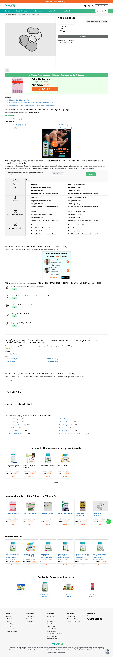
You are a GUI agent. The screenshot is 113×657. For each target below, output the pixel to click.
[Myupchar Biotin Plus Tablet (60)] (30, 546)
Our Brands (38, 11)
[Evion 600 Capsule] (48, 506)
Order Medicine (50, 616)
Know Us (9, 613)
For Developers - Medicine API (54, 636)
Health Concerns (21, 11)
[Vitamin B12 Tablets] (48, 458)
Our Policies (30, 613)
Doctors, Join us (71, 616)
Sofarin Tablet (11, 362)
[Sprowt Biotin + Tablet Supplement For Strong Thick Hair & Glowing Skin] (48, 546)
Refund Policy (29, 621)
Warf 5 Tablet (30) (12, 359)
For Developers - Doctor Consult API (55, 633)
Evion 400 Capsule (65, 419)
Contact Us (8, 621)
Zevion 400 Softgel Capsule (17, 434)
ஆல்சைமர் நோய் (13, 128)
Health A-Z (66, 11)
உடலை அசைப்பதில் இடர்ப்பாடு (17, 125)
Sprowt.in (8, 626)
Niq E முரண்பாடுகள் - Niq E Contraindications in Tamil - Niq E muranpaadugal (30, 105)
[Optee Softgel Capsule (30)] (83, 506)
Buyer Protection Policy (32, 623)
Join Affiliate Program (52, 638)
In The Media (9, 619)
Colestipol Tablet (12, 354)
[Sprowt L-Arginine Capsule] (30, 458)
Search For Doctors (51, 628)
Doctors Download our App (73, 621)
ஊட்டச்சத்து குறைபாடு (65, 128)
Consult (7, 11)
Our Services (50, 613)
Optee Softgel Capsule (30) (17, 425)
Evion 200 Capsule (15, 419)
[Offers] (85, 6)
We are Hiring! (9, 623)
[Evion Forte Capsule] (65, 506)
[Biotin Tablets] (65, 458)
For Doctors (70, 613)
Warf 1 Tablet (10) (52, 359)
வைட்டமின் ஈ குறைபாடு (15, 119)
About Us (8, 616)
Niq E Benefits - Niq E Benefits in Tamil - (18, 100)
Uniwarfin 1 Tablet (52, 362)
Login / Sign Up (102, 11)
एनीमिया (11, 380)
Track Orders (50, 621)
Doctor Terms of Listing (72, 619)
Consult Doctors (50, 619)
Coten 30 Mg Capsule (65, 425)
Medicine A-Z (52, 11)
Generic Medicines (51, 623)
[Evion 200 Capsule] (17, 85)
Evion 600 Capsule (15, 422)
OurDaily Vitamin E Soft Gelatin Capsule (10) (73, 434)
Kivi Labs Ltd (71, 40)
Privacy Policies (30, 616)
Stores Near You (51, 626)
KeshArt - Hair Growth (11, 631)
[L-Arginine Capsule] (13, 458)
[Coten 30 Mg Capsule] (100, 506)
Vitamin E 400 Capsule (66, 431)
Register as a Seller (51, 631)
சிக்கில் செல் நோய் (64, 125)
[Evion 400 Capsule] (30, 506)
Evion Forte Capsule (65, 422)
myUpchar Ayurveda (11, 628)
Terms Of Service (30, 619)
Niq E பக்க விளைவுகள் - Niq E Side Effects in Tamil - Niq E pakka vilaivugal (29, 102)
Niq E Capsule (13, 428)
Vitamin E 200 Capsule (16, 431)
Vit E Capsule (63, 428)
